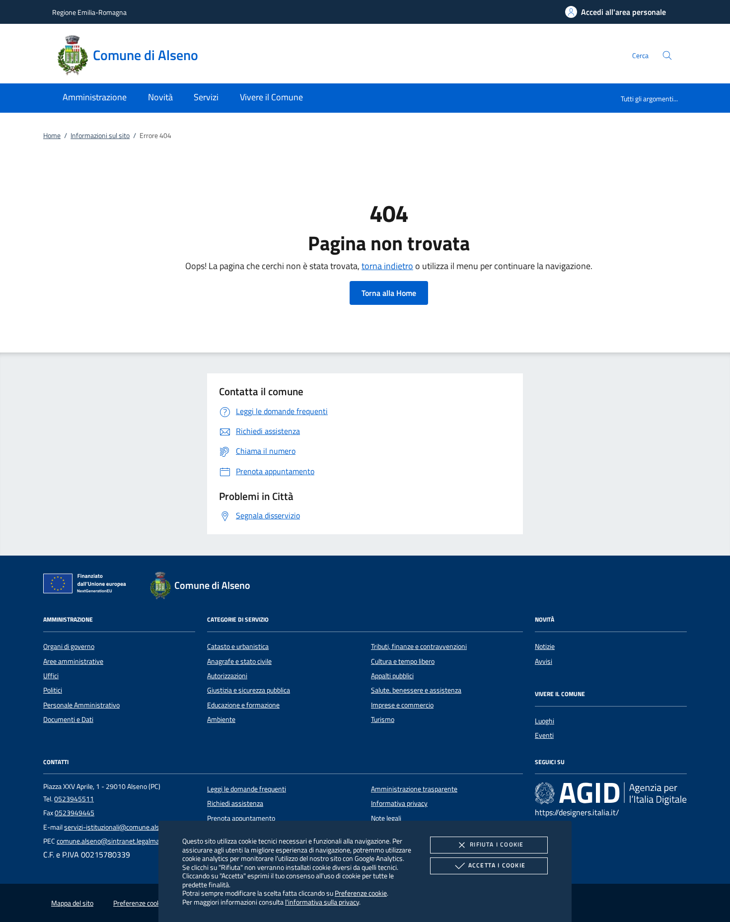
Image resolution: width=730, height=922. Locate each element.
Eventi (544, 735)
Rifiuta (496, 844)
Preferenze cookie (361, 893)
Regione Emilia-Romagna (89, 12)
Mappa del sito (72, 903)
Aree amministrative (73, 661)
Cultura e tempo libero (403, 661)
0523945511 (74, 798)
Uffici (51, 675)
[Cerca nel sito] (667, 55)
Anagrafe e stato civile (239, 661)
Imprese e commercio (402, 705)
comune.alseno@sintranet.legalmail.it (112, 841)
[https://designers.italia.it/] (611, 792)
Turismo (382, 719)
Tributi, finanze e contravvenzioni (419, 646)
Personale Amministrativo (81, 705)
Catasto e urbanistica (238, 646)
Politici (52, 690)
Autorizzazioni (227, 675)
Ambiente (221, 719)
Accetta (496, 865)
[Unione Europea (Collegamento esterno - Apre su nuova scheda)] (87, 585)
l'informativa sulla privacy (322, 902)
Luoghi (544, 720)
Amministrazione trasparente (414, 788)
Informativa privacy (399, 803)
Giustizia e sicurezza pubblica (248, 690)
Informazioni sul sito (100, 135)
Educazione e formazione (243, 705)
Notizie (545, 646)
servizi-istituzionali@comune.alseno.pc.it (124, 827)
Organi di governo (68, 646)
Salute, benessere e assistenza (416, 690)
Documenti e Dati (68, 719)
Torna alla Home (389, 293)
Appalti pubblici (392, 675)
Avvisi (543, 661)
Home (52, 135)
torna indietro (387, 266)
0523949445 (74, 812)
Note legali (386, 818)
